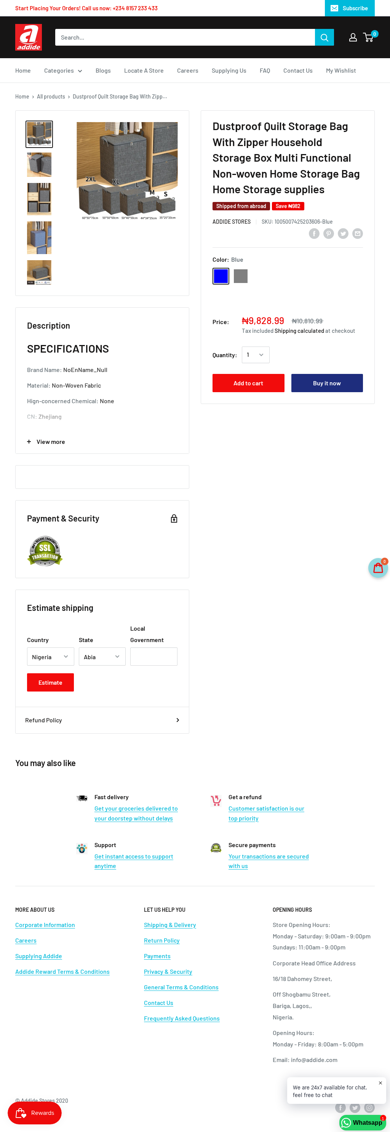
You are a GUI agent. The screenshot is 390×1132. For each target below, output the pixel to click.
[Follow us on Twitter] (355, 1107)
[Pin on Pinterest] (328, 233)
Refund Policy (43, 719)
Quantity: (225, 354)
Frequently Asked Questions (182, 1018)
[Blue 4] (260, 296)
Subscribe (355, 8)
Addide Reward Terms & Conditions (62, 971)
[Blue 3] (241, 296)
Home (23, 70)
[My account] (353, 37)
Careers (187, 70)
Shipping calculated (299, 330)
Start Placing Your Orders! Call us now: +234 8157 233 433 (86, 8)
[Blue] (221, 276)
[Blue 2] (280, 276)
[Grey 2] (320, 276)
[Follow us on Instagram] (369, 1107)
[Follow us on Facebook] (340, 1107)
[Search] (324, 37)
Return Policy (162, 940)
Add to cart (248, 382)
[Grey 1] (300, 276)
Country (38, 639)
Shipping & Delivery (170, 924)
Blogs (103, 70)
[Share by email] (357, 233)
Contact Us (298, 70)
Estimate (50, 682)
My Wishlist (341, 70)
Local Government (147, 634)
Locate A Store (144, 70)
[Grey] (241, 276)
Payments (157, 955)
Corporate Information (45, 924)
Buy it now (327, 382)
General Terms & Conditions (181, 986)
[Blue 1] (260, 276)
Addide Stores (232, 221)
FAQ (265, 70)
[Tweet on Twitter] (343, 233)
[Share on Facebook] (314, 233)
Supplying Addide (38, 955)
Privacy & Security (168, 971)
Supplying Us (229, 70)
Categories (59, 70)
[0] (368, 37)
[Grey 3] (340, 276)
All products (51, 96)
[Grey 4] (221, 296)
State (86, 639)
